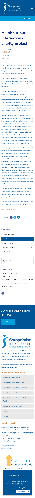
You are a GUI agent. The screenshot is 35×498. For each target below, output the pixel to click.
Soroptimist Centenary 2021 (13, 406)
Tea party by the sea (9, 273)
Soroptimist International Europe (14, 393)
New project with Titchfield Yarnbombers (17, 280)
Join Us (28, 469)
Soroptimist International (11, 378)
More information (17, 483)
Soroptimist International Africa (13, 383)
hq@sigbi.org (10, 441)
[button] (27, 18)
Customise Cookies (23, 491)
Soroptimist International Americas (15, 388)
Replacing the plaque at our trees (14, 283)
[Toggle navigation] (28, 8)
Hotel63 (6, 411)
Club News (5, 58)
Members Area (9, 469)
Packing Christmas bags (10, 286)
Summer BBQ (5, 276)
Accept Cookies (24, 488)
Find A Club (19, 469)
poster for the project (8, 209)
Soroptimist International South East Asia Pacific (17, 399)
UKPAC (5, 416)
